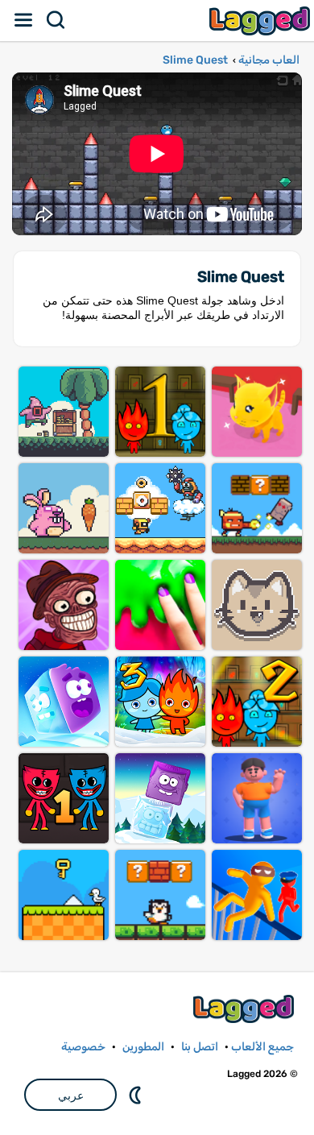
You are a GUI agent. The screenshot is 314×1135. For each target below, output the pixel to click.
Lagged (261, 20)
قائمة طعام (24, 20)
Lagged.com (245, 1008)
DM (137, 1095)
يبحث (56, 20)
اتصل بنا (199, 1047)
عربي (71, 1095)
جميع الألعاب (262, 1047)
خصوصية (83, 1047)
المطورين (143, 1047)
